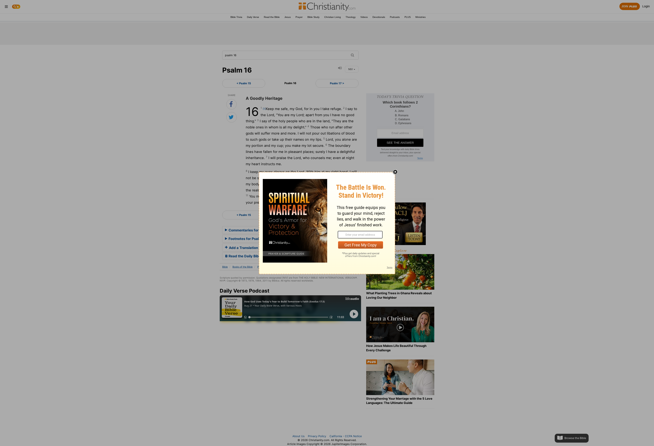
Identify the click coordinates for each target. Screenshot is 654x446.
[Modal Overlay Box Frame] (327, 223)
